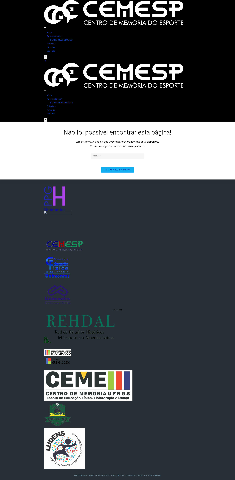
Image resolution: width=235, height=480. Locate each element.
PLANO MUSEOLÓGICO (61, 40)
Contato (51, 51)
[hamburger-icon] (45, 27)
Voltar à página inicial (117, 170)
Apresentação (54, 36)
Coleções (51, 43)
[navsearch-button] (45, 61)
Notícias (51, 47)
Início (49, 32)
